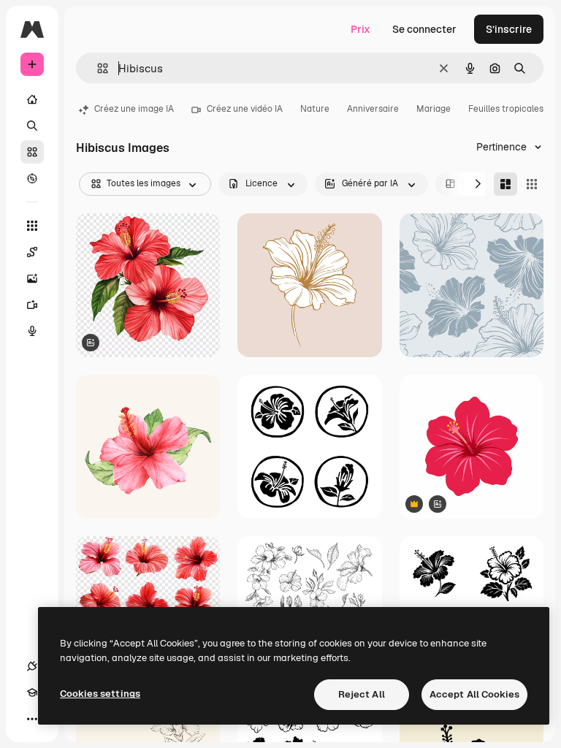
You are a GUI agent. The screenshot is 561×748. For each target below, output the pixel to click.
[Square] (531, 184)
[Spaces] (32, 252)
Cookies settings (100, 693)
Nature (314, 109)
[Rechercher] (32, 125)
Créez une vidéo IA (245, 109)
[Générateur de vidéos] (32, 304)
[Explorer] (32, 178)
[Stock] (32, 152)
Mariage (433, 109)
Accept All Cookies (474, 694)
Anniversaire (373, 109)
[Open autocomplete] (97, 68)
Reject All (361, 694)
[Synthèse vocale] (32, 331)
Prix (360, 29)
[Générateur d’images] (32, 278)
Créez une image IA (134, 109)
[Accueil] (32, 99)
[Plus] (32, 718)
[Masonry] (505, 184)
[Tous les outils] (32, 225)
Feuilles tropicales (505, 109)
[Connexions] (32, 666)
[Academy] (32, 692)
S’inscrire (509, 29)
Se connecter (424, 29)
